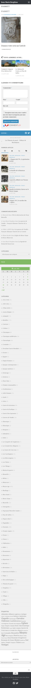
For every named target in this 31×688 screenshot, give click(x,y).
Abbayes (11, 614)
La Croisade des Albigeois (10, 446)
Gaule (4, 397)
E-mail (18, 99)
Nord (16, 635)
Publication (6, 543)
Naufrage (5, 490)
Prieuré (2, 638)
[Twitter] (29, 133)
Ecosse (5, 352)
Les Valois (6, 462)
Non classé (6, 494)
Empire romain (10, 626)
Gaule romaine (16, 628)
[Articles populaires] (12, 151)
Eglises (24, 623)
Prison (5, 539)
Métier (5, 478)
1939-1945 (6, 304)
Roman (5, 638)
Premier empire (7, 531)
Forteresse (5, 628)
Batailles (17, 155)
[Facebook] (26, 133)
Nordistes (20, 635)
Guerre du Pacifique (8, 409)
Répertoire (6, 559)
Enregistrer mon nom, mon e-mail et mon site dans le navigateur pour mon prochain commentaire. (14, 115)
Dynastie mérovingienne (15, 623)
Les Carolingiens (8, 454)
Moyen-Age (6, 486)
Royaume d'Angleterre (18, 638)
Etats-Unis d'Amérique (22, 626)
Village (5, 596)
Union (18, 642)
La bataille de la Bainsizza (17, 170)
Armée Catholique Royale (7, 616)
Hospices (5, 429)
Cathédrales (22, 616)
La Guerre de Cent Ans (9, 450)
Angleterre (17, 614)
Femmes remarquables (9, 385)
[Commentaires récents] (19, 151)
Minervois (6, 482)
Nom (5, 99)
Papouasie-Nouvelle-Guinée (11, 511)
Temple (8, 642)
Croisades (6, 344)
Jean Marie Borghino (10, 14)
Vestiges (4, 644)
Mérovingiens (9, 635)
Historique (6, 421)
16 (27, 279)
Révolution (6, 567)
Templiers (6, 588)
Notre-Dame (6, 498)
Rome (9, 638)
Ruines (17, 640)
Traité (4, 592)
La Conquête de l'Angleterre (11, 442)
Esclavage (6, 373)
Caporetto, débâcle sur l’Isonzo (18, 180)
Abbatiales (4, 614)
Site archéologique (8, 580)
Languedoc (25, 630)
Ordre (25, 635)
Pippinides (6, 523)
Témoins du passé (8, 584)
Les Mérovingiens (8, 458)
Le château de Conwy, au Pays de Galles (21, 71)
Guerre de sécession (9, 405)
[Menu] (29, 2)
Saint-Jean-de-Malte (9, 571)
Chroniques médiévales (10, 336)
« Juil (2, 290)
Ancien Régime (7, 312)
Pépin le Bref (6, 519)
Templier (13, 642)
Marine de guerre (8, 470)
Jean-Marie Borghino (9, 2)
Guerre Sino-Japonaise (9, 413)
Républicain (22, 640)
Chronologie (6, 340)
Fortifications (7, 389)
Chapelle (5, 618)
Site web (5, 106)
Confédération (15, 621)
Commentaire (7, 88)
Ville (4, 600)
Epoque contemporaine (10, 365)
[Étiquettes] (26, 151)
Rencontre (6, 555)
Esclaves (5, 377)
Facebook (15, 652)
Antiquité (5, 316)
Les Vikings (6, 466)
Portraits (5, 527)
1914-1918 (11, 155)
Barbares (16, 616)
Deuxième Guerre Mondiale (11, 348)
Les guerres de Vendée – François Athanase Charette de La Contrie (14, 223)
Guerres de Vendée (8, 417)
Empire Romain (7, 361)
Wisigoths (6, 604)
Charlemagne (12, 618)
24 (3, 285)
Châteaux (5, 620)
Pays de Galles (7, 515)
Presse (5, 535)
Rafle (4, 547)
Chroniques (6, 332)
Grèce (4, 401)
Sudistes (3, 642)
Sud (26, 640)
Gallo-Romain (7, 393)
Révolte (5, 563)
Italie (23, 155)
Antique (24, 614)
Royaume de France (7, 640)
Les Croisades (6, 633)
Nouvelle (12, 157)
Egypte (5, 356)
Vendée (23, 642)
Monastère (15, 633)
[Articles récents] (4, 151)
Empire (3, 626)
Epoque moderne (8, 369)
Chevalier (20, 618)
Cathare (5, 328)
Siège (4, 575)
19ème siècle (6, 308)
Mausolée (6, 474)
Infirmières (6, 434)
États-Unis (6, 381)
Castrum (5, 324)
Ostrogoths (6, 507)
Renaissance (6, 551)
